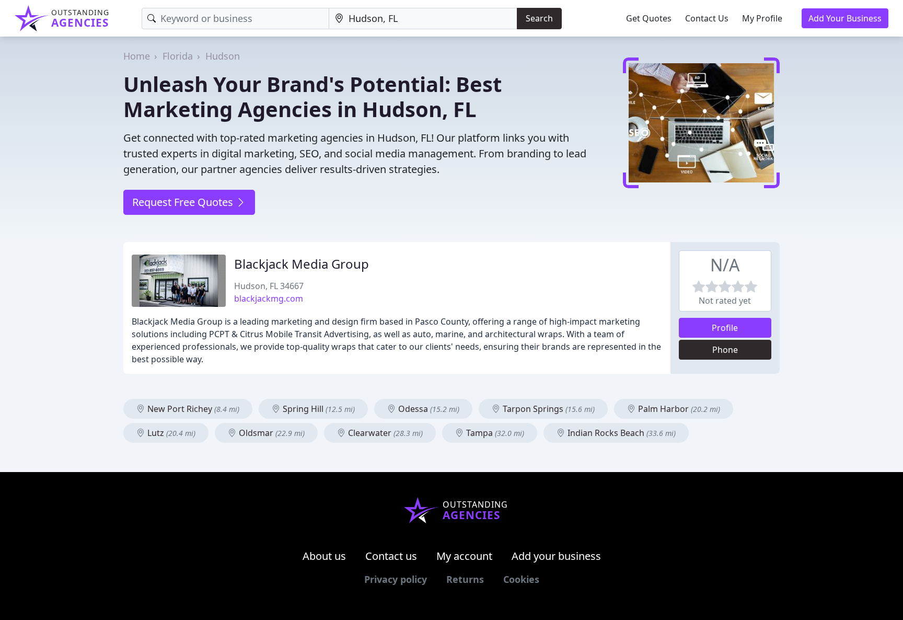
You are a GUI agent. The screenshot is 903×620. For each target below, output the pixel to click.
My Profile (762, 18)
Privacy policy (395, 579)
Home (136, 56)
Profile (725, 328)
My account (464, 556)
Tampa (494, 433)
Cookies (521, 579)
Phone (725, 349)
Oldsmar (271, 433)
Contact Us (706, 18)
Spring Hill (318, 409)
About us (324, 556)
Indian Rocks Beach (620, 433)
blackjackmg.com (268, 298)
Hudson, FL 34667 (269, 286)
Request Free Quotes (184, 202)
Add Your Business (845, 18)
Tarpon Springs (548, 409)
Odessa (427, 409)
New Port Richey (192, 409)
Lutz (170, 433)
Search (539, 18)
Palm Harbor (678, 409)
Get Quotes (649, 18)
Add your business (556, 556)
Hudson (222, 56)
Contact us (391, 556)
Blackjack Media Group (301, 263)
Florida (178, 56)
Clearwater (384, 433)
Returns (465, 579)
